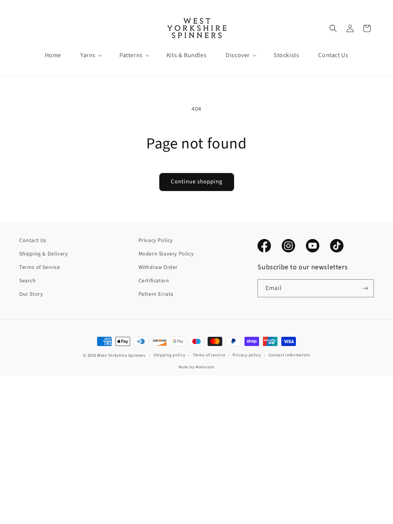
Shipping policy (169, 355)
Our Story (31, 294)
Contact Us (32, 240)
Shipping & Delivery (43, 254)
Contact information (289, 355)
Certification (154, 281)
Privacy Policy (156, 240)
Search (27, 281)
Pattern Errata (156, 294)
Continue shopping (197, 182)
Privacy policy (247, 355)
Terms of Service (39, 267)
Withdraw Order (158, 267)
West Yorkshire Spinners (121, 355)
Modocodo (205, 367)
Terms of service (209, 355)
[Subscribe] (365, 288)
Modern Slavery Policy (166, 254)
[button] (88, 55)
